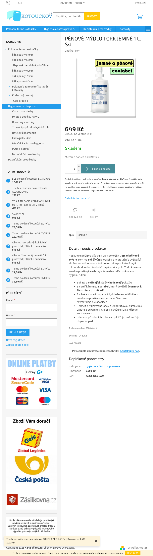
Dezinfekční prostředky (26, 154)
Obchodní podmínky (72, 3)
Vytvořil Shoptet (137, 548)
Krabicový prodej (22, 95)
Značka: (72, 51)
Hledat (92, 16)
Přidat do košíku (101, 168)
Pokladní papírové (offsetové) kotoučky (30, 88)
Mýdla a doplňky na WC (25, 117)
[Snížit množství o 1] (79, 171)
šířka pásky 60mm (22, 71)
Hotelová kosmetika (24, 133)
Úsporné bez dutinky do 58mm (31, 65)
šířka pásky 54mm (22, 55)
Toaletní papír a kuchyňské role (30, 128)
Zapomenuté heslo (17, 345)
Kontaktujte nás (129, 350)
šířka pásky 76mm (22, 76)
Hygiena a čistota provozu (23, 106)
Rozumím (132, 552)
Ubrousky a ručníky (23, 122)
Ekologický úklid (21, 138)
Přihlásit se (17, 332)
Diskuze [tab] (82, 235)
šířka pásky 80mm (22, 82)
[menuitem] (21, 29)
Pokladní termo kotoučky (23, 49)
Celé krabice (20, 101)
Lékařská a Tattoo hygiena (28, 144)
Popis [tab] (70, 235)
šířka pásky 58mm (22, 60)
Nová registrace (15, 340)
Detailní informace (75, 198)
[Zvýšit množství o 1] (79, 166)
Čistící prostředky (22, 111)
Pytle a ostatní (20, 149)
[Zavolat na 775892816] (12, 3)
